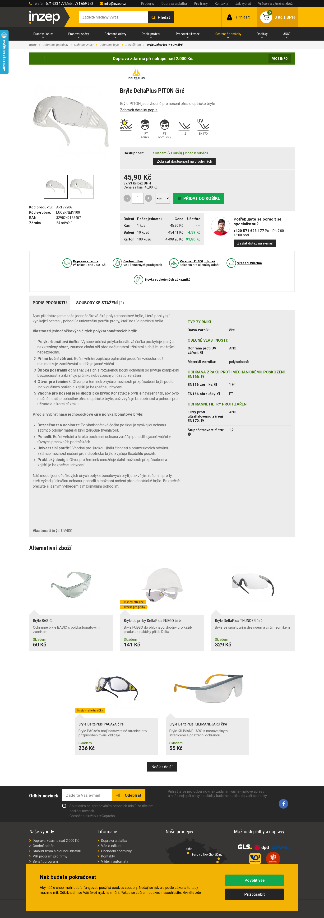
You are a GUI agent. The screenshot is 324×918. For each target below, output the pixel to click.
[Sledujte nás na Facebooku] (283, 804)
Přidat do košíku (202, 198)
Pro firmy (201, 3)
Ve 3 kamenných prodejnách (142, 263)
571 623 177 (55, 3)
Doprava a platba (174, 3)
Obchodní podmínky (116, 851)
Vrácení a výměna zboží (275, 3)
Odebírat (132, 795)
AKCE (287, 34)
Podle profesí (151, 34)
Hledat (164, 17)
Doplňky (262, 34)
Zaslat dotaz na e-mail (255, 243)
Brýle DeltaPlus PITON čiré (165, 45)
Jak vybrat (243, 3)
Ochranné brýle (109, 45)
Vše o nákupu (111, 846)
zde (198, 893)
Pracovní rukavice (188, 34)
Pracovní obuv (43, 34)
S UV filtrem (133, 45)
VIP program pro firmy (50, 856)
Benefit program (45, 861)
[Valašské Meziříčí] (217, 862)
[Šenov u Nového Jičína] (219, 858)
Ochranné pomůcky (228, 34)
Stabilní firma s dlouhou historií (57, 851)
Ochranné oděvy (115, 34)
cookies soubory (124, 888)
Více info (280, 59)
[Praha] (188, 853)
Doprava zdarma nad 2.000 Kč (56, 840)
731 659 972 (84, 3)
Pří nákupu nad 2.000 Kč (89, 263)
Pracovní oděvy (78, 34)
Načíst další (162, 766)
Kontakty (221, 3)
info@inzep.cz (115, 3)
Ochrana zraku (83, 45)
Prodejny (147, 3)
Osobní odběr (43, 846)
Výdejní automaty (114, 861)
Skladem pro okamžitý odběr (199, 263)
